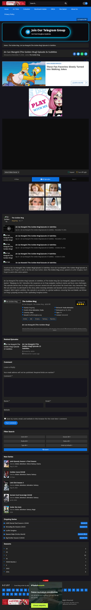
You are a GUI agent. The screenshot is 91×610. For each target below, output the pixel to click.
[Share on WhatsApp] (82, 54)
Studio (24, 441)
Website (7, 410)
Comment (8, 376)
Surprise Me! (83, 19)
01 (7, 549)
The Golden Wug (35, 55)
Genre (24, 437)
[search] (65, 3)
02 (7, 552)
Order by (66, 445)
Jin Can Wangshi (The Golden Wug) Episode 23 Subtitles (31, 346)
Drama (37, 319)
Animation (30, 485)
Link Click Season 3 (17, 483)
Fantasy (44, 319)
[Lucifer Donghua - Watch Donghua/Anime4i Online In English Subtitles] (13, 5)
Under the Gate (15, 507)
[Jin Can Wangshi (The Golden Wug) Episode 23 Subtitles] (12, 349)
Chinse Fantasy (31, 464)
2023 (7, 568)
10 (7, 559)
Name (7, 401)
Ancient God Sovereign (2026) (21, 495)
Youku (42, 310)
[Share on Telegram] (86, 54)
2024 (7, 572)
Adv (31, 319)
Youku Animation (68, 307)
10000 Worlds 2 (11, 562)
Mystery (52, 319)
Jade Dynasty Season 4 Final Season (23, 461)
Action (25, 319)
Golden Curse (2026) (17, 472)
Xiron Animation (34, 310)
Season (66, 437)
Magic (34, 509)
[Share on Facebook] (74, 54)
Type (23, 445)
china (31, 312)
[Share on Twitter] (78, 54)
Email (48, 401)
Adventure (23, 464)
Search (46, 449)
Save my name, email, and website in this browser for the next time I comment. (37, 419)
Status (66, 441)
